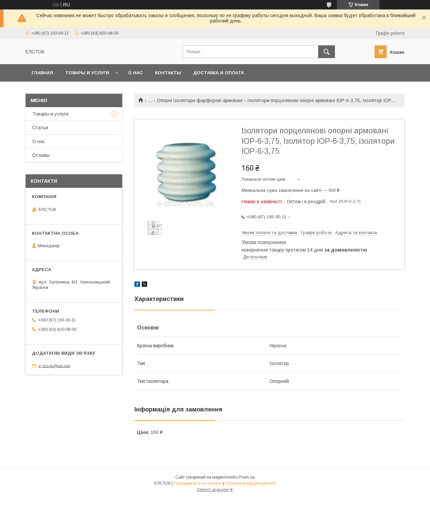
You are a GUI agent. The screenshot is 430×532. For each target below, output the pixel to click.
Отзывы (41, 155)
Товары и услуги (87, 72)
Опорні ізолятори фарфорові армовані (200, 100)
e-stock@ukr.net (54, 365)
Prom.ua (247, 477)
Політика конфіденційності (250, 483)
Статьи (40, 127)
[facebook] (137, 285)
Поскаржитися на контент (198, 483)
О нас (135, 72)
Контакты (168, 72)
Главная (42, 72)
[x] (144, 285)
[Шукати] (326, 51)
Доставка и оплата (218, 72)
